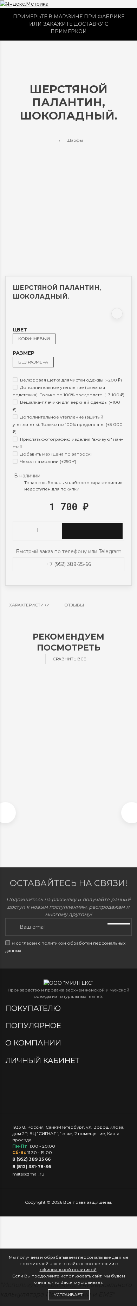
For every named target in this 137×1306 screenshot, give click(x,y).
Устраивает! (69, 1294)
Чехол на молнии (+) (47, 461)
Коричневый (34, 338)
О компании (34, 1042)
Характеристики (29, 605)
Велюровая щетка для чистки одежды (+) (70, 380)
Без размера (33, 362)
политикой (53, 943)
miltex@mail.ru (28, 1174)
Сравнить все (69, 658)
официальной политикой (68, 1269)
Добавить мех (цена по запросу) (55, 454)
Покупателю (34, 1008)
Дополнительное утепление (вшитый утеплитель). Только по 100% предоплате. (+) (68, 424)
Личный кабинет (43, 1060)
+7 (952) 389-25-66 (68, 564)
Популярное (34, 1025)
